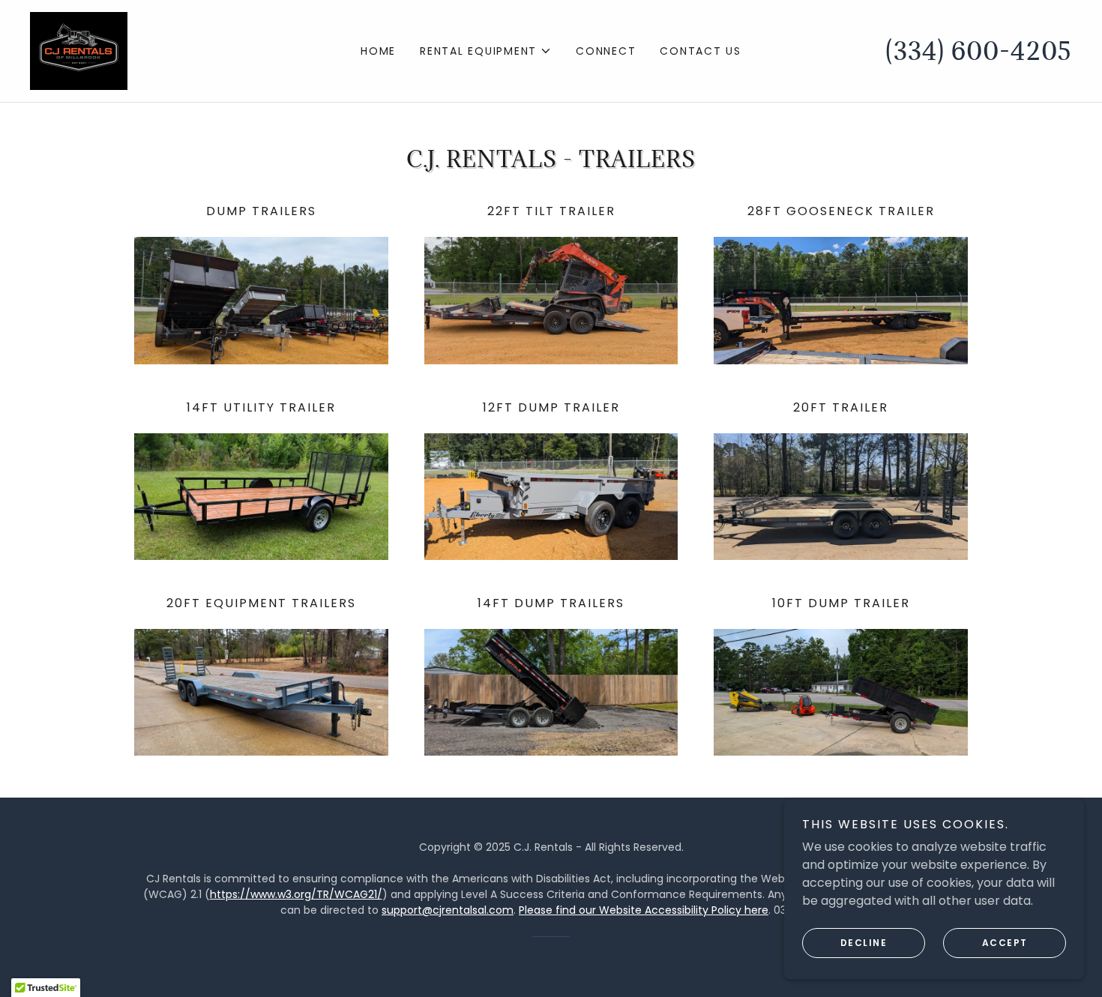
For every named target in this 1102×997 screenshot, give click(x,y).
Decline (864, 942)
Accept (1005, 942)
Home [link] (378, 50)
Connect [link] (606, 50)
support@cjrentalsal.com (448, 910)
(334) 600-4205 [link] (978, 50)
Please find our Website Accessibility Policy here (643, 910)
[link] (78, 49)
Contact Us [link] (700, 50)
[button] (486, 51)
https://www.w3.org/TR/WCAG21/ (296, 894)
